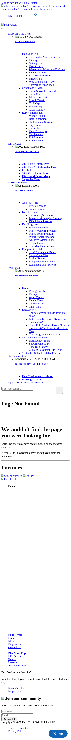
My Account (15, 15)
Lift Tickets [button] (14, 656)
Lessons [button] (12, 662)
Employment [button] (15, 644)
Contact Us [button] (14, 647)
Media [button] (11, 641)
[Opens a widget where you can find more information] (58, 734)
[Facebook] (39, 560)
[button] (19, 33)
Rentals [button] (12, 659)
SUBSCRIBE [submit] (9, 719)
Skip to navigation (11, 2)
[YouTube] (9, 629)
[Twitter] (39, 622)
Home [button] (11, 638)
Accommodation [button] (17, 665)
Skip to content (30, 2)
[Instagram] (9, 625)
